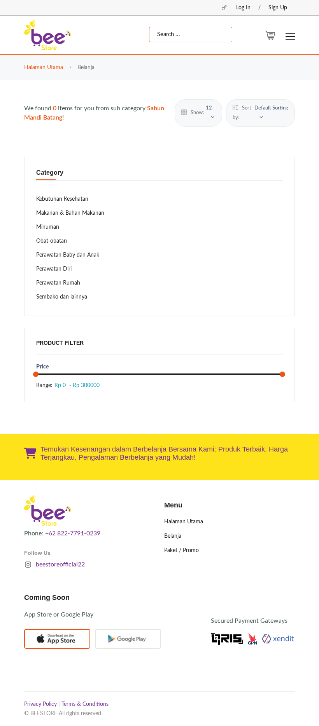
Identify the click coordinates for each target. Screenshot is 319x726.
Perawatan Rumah (58, 283)
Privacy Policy (40, 704)
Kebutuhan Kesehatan (62, 199)
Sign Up (277, 7)
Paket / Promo (181, 550)
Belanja (172, 536)
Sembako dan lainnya (61, 297)
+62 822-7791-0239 (72, 533)
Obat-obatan (51, 241)
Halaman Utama (43, 67)
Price (42, 367)
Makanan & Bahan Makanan (70, 213)
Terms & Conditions (85, 704)
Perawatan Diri (54, 269)
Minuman (47, 227)
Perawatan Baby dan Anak (67, 255)
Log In (243, 7)
